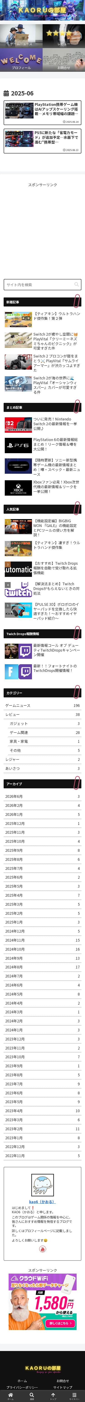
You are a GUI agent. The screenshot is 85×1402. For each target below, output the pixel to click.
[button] (77, 284)
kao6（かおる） (42, 1201)
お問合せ (62, 1381)
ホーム (22, 1381)
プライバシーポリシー (22, 1387)
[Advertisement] (42, 230)
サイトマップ (62, 1387)
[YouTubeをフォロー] (42, 1249)
